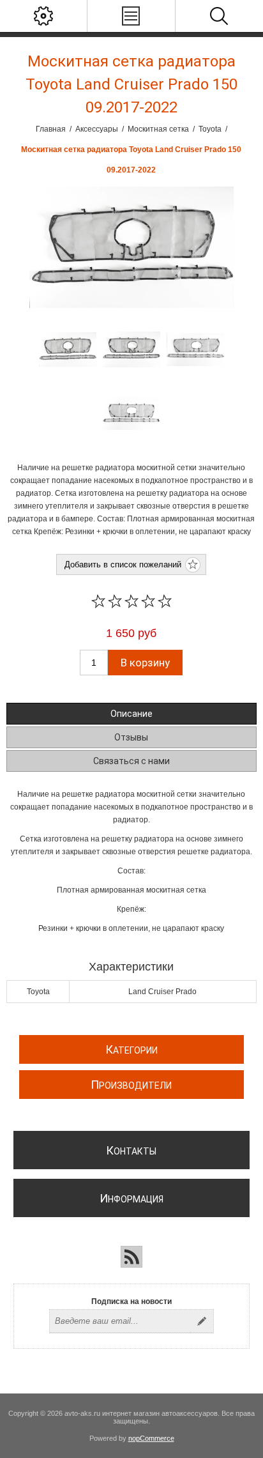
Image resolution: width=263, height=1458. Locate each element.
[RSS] (131, 1257)
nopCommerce (151, 1438)
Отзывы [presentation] (131, 737)
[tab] (131, 714)
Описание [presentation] (131, 714)
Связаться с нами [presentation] (131, 761)
